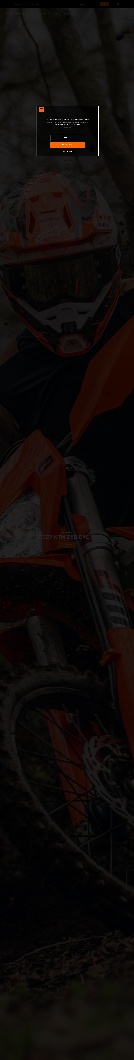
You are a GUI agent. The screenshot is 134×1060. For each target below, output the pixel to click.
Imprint (70, 127)
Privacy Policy (66, 127)
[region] (68, 131)
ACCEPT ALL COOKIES (68, 145)
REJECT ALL (67, 137)
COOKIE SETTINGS (68, 151)
